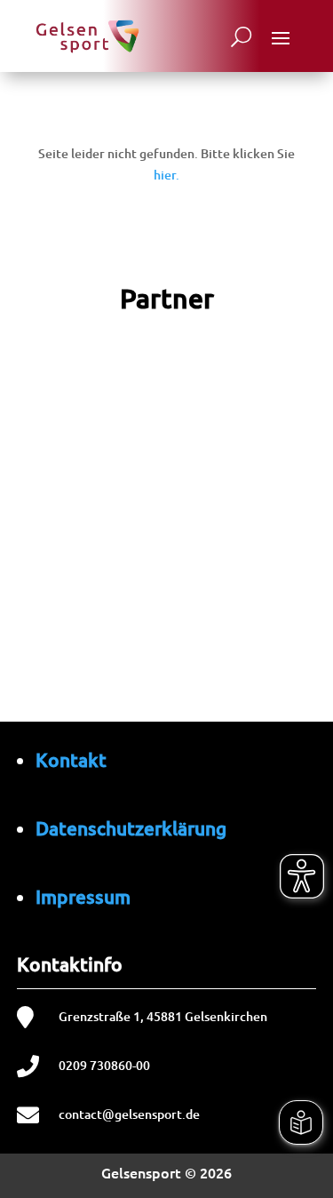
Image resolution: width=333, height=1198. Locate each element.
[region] (166, 566)
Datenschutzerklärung (131, 828)
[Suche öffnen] (241, 36)
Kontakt (71, 759)
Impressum (83, 896)
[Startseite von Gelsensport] (87, 36)
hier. (166, 174)
